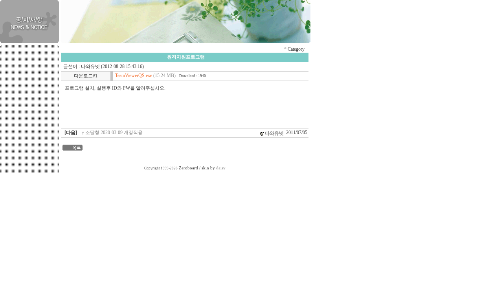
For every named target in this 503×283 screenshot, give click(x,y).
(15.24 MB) (145, 75)
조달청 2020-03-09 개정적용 (114, 132)
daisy (221, 168)
